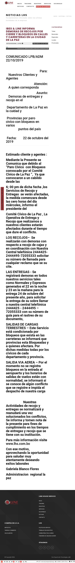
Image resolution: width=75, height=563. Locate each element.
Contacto (30, 6)
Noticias (20, 6)
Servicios (47, 3)
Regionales (55, 37)
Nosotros (37, 3)
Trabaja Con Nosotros (45, 530)
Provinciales (55, 43)
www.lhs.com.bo (18, 444)
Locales (54, 40)
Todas (53, 31)
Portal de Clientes (43, 6)
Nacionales (55, 34)
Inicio (19, 3)
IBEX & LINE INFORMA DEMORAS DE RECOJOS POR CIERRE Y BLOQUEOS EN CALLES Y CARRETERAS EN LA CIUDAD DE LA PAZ (27, 34)
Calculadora (8, 533)
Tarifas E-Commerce (10, 530)
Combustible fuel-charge (46, 533)
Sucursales (58, 3)
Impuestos (8, 527)
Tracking (27, 3)
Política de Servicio (44, 527)
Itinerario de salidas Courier (47, 536)
